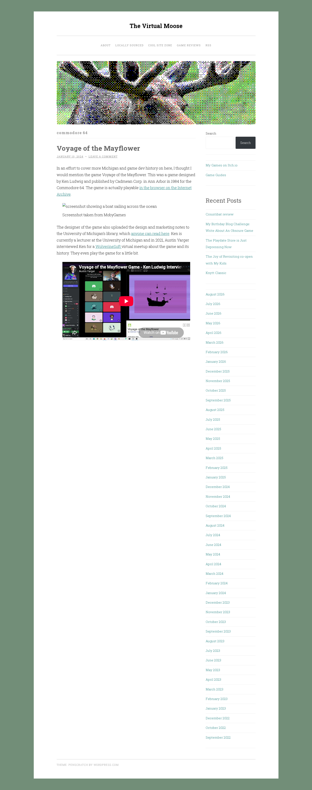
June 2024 (213, 545)
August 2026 (215, 294)
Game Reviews (189, 45)
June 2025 (213, 429)
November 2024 (218, 496)
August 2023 (215, 641)
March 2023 (214, 689)
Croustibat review (219, 214)
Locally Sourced (129, 45)
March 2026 (214, 342)
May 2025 (213, 438)
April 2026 (213, 332)
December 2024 (218, 487)
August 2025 (215, 410)
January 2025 (216, 477)
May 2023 (213, 670)
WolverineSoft (109, 246)
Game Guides (216, 175)
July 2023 (213, 650)
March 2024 (214, 573)
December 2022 (218, 718)
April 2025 (213, 448)
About (106, 45)
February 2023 (217, 699)
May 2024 (213, 554)
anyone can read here (150, 233)
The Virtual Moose (156, 26)
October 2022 (216, 727)
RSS (208, 45)
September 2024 (218, 516)
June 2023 (213, 660)
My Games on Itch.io (222, 165)
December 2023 (218, 602)
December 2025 (218, 371)
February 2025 (217, 467)
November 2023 (218, 612)
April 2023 (213, 679)
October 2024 (216, 506)
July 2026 (213, 304)
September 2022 (218, 737)
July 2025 (213, 419)
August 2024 (215, 525)
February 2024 (217, 583)
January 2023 (216, 708)
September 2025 (218, 400)
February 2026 (217, 352)
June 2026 (213, 313)
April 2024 (213, 564)
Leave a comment (103, 156)
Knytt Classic (216, 273)
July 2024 (213, 535)
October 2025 (216, 390)
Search (211, 133)
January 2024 (216, 593)
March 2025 (214, 458)
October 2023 (216, 622)
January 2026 (216, 361)
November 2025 (218, 381)
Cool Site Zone (160, 45)
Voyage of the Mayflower (98, 148)
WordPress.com (106, 764)
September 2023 (218, 631)
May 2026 (213, 323)
